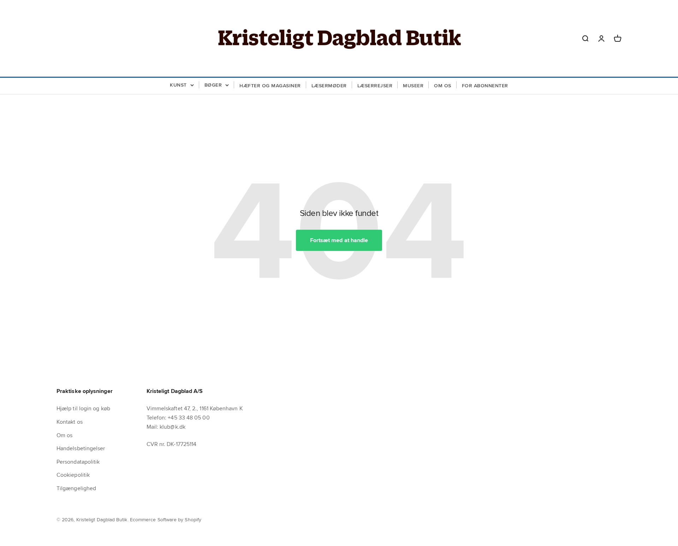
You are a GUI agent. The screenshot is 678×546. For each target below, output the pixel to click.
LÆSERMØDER (329, 85)
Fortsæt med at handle (339, 240)
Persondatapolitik (78, 462)
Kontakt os (69, 422)
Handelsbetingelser (80, 448)
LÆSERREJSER (375, 85)
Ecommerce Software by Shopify (165, 519)
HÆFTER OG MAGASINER (270, 85)
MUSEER (413, 85)
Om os (64, 435)
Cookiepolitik (73, 475)
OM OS (442, 85)
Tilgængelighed (76, 488)
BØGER (213, 84)
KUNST (178, 84)
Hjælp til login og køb (83, 408)
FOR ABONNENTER (485, 85)
